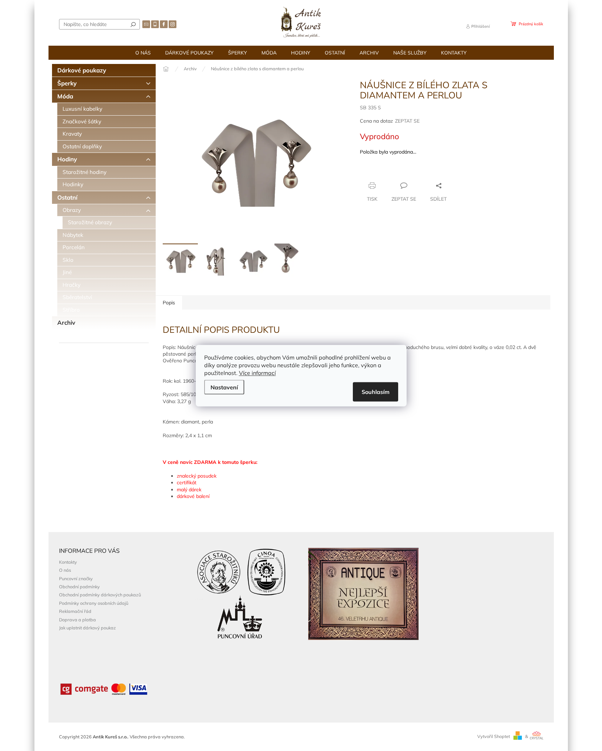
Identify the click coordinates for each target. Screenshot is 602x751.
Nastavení (224, 386)
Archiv (66, 322)
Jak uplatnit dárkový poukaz (87, 627)
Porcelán (74, 247)
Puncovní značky (76, 578)
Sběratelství (77, 297)
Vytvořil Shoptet (493, 736)
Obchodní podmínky (79, 586)
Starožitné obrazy (90, 222)
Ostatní (67, 197)
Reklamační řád (75, 611)
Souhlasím (375, 391)
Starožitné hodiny (84, 172)
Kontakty (68, 562)
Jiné (67, 272)
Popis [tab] (169, 302)
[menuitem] (143, 53)
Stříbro (71, 309)
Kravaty (72, 133)
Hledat (133, 24)
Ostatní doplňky (82, 146)
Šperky (67, 83)
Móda (65, 96)
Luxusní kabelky (82, 108)
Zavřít (398, 172)
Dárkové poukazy (81, 70)
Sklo (68, 260)
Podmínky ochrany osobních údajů (93, 603)
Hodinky (73, 184)
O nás (65, 570)
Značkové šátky (82, 121)
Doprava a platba (77, 619)
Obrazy (72, 210)
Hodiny (67, 159)
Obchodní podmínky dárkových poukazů (100, 594)
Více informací (257, 372)
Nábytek (73, 235)
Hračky (71, 284)
